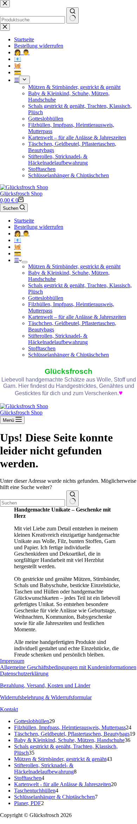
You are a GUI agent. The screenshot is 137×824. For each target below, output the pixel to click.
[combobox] (32, 503)
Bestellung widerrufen (38, 227)
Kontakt (9, 709)
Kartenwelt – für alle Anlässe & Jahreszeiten (77, 317)
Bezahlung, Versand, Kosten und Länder (45, 685)
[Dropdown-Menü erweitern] (24, 262)
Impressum (12, 661)
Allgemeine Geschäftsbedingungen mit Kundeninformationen (68, 667)
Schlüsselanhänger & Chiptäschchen (68, 355)
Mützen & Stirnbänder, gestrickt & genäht (74, 266)
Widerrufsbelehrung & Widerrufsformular (46, 697)
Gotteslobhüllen (45, 298)
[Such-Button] (72, 498)
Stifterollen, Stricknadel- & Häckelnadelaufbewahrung (58, 339)
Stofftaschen (42, 348)
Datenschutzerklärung (24, 674)
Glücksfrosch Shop (21, 194)
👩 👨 (22, 233)
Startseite (24, 221)
